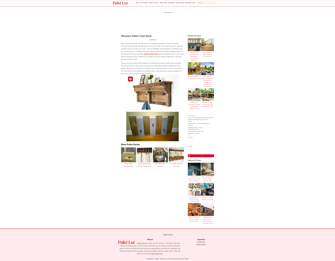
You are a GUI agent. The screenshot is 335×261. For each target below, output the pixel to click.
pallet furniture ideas (151, 54)
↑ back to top (167, 234)
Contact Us (201, 242)
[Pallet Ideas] (120, 3)
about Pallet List (156, 253)
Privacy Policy (201, 244)
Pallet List (140, 243)
